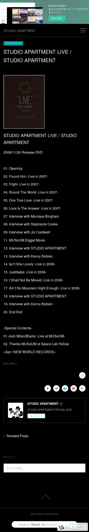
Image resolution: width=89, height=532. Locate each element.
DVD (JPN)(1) (10, 363)
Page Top (44, 497)
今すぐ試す (57, 18)
